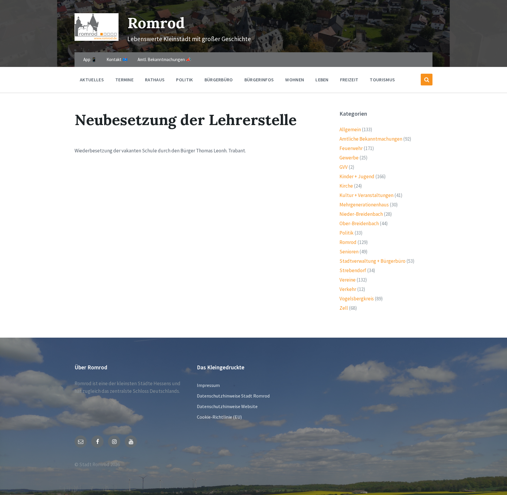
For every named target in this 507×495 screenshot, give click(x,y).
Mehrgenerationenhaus (364, 204)
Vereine (347, 280)
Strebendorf (352, 270)
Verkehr (347, 289)
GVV (343, 167)
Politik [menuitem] (184, 79)
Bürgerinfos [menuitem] (259, 79)
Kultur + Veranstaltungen (366, 195)
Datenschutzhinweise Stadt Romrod (233, 396)
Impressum (208, 385)
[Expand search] (426, 79)
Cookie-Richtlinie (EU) (219, 417)
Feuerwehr (351, 148)
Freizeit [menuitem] (349, 79)
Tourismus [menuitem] (382, 79)
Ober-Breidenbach (359, 223)
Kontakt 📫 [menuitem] (117, 59)
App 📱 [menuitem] (90, 59)
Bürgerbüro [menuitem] (219, 79)
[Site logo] (97, 39)
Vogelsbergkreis (356, 298)
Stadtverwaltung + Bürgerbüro (372, 261)
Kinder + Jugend (356, 176)
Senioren (349, 251)
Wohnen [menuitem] (294, 79)
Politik (346, 233)
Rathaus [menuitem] (155, 79)
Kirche (346, 186)
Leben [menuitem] (322, 79)
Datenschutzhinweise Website (227, 406)
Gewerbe (349, 157)
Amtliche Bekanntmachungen (370, 139)
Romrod (156, 22)
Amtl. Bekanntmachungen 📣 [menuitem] (164, 59)
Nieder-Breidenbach (361, 214)
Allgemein (350, 129)
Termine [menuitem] (124, 79)
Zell (343, 308)
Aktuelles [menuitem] (92, 79)
